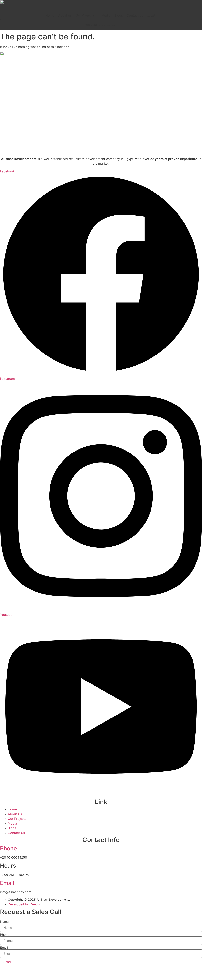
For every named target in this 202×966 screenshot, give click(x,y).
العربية (151, 15)
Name (4, 921)
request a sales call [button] (101, 25)
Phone (8, 848)
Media (105, 15)
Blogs (118, 15)
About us (65, 15)
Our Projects (85, 15)
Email (7, 883)
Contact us (135, 15)
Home (49, 15)
